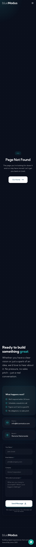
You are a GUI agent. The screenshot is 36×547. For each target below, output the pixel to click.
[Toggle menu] (32, 3)
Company (8, 467)
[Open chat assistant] (31, 542)
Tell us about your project (13, 478)
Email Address (9, 457)
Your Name (9, 447)
